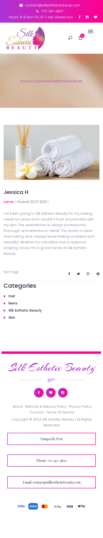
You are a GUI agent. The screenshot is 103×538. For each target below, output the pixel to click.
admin (9, 201)
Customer (42, 81)
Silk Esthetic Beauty (25, 310)
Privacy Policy (80, 406)
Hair (11, 296)
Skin (11, 317)
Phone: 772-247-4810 (51, 460)
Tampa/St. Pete (51, 439)
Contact (37, 412)
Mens (12, 303)
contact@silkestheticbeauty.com (52, 5)
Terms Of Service (60, 412)
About (18, 406)
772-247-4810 (52, 11)
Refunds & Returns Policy (46, 406)
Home (25, 81)
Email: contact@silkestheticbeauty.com (51, 482)
